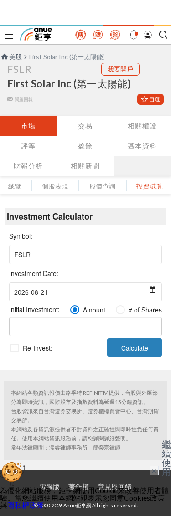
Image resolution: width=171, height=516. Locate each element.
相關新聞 (85, 166)
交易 (85, 126)
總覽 (14, 186)
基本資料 (142, 146)
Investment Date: (33, 273)
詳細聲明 (115, 438)
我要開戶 (120, 69)
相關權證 (142, 126)
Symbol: (20, 235)
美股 (15, 57)
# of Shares (145, 309)
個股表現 (55, 186)
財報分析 (28, 166)
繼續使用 (166, 457)
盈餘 (85, 146)
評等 (28, 146)
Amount (94, 309)
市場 (28, 126)
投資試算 (149, 186)
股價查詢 (102, 186)
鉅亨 (36, 34)
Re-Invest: (37, 348)
